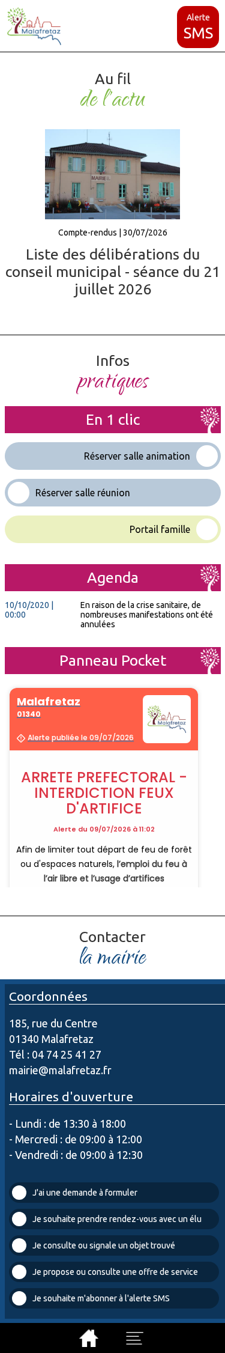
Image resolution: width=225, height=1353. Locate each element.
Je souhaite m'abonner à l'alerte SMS (101, 1298)
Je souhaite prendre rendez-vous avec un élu (117, 1219)
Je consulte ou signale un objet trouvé (103, 1245)
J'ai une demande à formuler (84, 1192)
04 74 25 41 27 (66, 1054)
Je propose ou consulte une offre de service (115, 1272)
